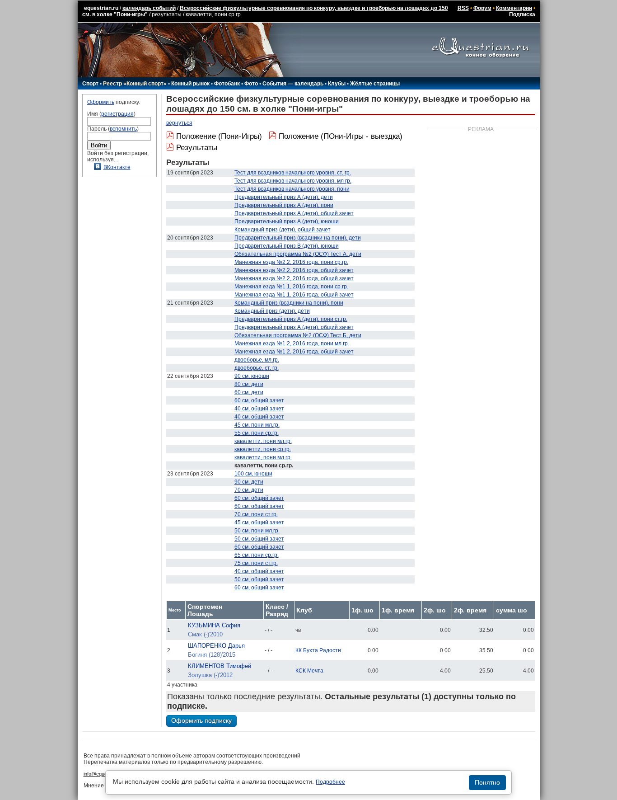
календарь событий (149, 8)
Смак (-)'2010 (205, 634)
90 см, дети (248, 482)
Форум (482, 8)
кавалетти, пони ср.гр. (262, 449)
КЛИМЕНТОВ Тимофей (219, 666)
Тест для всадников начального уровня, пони (292, 189)
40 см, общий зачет (259, 408)
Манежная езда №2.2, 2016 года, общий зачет (294, 270)
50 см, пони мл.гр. (257, 530)
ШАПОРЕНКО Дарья (216, 645)
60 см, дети (248, 392)
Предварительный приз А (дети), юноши (286, 221)
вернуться (179, 123)
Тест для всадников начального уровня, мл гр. (292, 181)
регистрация (117, 114)
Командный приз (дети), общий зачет (282, 229)
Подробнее (330, 782)
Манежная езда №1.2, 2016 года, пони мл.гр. (291, 343)
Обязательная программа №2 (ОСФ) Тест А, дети (297, 254)
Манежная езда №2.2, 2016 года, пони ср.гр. (291, 262)
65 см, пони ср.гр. (256, 555)
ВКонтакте (117, 167)
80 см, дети (248, 384)
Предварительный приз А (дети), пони (283, 205)
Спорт (90, 83)
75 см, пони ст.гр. (256, 563)
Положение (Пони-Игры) (219, 136)
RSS (463, 8)
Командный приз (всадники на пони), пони (288, 303)
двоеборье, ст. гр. (256, 368)
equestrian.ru (101, 8)
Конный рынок (190, 83)
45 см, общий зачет (259, 522)
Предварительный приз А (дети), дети (283, 197)
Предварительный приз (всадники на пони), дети (297, 238)
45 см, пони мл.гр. (257, 425)
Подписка (522, 14)
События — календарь (292, 83)
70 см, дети (248, 490)
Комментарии (514, 8)
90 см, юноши (251, 376)
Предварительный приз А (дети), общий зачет (294, 213)
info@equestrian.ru (104, 773)
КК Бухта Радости (318, 650)
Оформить (100, 102)
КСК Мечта (309, 671)
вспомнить (123, 129)
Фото (251, 83)
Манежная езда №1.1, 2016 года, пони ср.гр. (291, 286)
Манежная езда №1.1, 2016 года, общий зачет (294, 295)
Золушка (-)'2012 (210, 675)
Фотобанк (227, 83)
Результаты (196, 147)
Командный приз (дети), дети (272, 311)
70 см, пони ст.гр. (256, 514)
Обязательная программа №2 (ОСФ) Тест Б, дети (297, 335)
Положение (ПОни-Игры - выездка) (340, 136)
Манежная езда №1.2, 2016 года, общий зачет (294, 351)
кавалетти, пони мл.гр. (263, 441)
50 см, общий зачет (259, 539)
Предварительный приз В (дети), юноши (286, 246)
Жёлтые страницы (375, 83)
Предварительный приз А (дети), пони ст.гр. (290, 319)
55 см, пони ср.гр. (256, 433)
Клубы (337, 83)
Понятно (487, 782)
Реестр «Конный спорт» (135, 83)
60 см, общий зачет (259, 400)
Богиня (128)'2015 (211, 654)
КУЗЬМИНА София (214, 625)
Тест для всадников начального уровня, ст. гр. (292, 172)
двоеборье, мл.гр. (256, 360)
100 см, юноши (253, 474)
